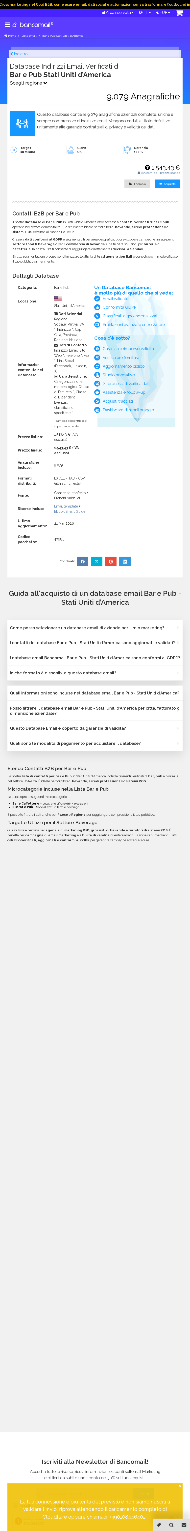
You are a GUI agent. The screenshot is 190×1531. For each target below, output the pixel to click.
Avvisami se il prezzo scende (160, 173)
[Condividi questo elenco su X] (96, 561)
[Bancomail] (33, 28)
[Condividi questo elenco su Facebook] (82, 561)
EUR (163, 12)
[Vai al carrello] (179, 14)
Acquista (169, 184)
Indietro (20, 54)
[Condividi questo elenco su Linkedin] (125, 561)
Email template (66, 506)
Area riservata (118, 12)
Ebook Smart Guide (69, 511)
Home (12, 35)
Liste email (29, 35)
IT (145, 12)
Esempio (139, 184)
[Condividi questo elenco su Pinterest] (111, 561)
